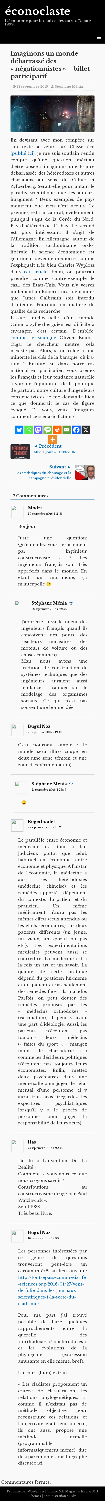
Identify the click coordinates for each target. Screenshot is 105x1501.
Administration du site (59, 1496)
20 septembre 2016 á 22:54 (49, 609)
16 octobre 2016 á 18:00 (43, 1238)
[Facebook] (76, 430)
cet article (35, 271)
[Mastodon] (38, 430)
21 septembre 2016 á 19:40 (45, 732)
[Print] (57, 430)
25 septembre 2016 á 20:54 (45, 1148)
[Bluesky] (19, 430)
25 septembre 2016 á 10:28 (45, 827)
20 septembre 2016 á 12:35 (45, 513)
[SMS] (47, 430)
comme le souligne (33, 337)
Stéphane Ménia (69, 86)
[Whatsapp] (28, 430)
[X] (86, 430)
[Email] (67, 430)
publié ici (22, 153)
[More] (52, 439)
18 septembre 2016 (32, 86)
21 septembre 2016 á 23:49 (49, 789)
